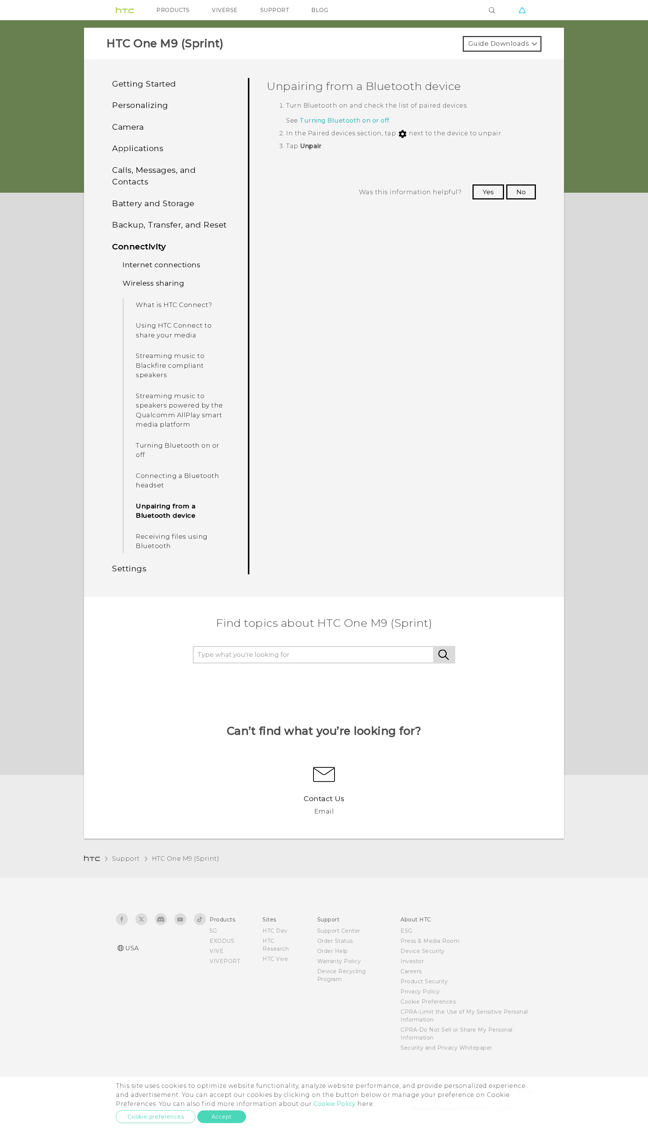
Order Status (335, 941)
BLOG (319, 10)
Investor (412, 961)
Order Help (332, 951)
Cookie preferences (156, 1116)
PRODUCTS (172, 10)
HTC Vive (275, 959)
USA (132, 948)
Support (126, 858)
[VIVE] (522, 10)
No (521, 192)
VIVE (217, 951)
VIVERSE (225, 10)
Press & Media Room (429, 941)
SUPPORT (274, 10)
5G (213, 930)
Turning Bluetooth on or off (177, 450)
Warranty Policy (339, 961)
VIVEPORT (225, 961)
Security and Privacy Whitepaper (446, 1047)
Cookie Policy (335, 1103)
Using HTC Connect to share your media (174, 330)
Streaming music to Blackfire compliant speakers (170, 365)
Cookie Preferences (428, 1001)
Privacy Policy (420, 991)
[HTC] (125, 10)
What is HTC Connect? (174, 305)
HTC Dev (275, 930)
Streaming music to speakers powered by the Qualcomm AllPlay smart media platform (179, 410)
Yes (488, 192)
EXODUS (222, 941)
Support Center (338, 930)
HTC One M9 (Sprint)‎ (185, 858)
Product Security (424, 981)
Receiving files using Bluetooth (172, 541)
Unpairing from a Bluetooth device (165, 511)
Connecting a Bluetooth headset (177, 480)
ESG (406, 930)
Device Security (422, 951)
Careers (411, 971)
